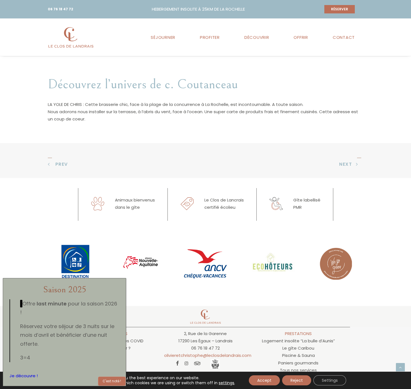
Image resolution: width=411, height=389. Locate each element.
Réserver (339, 9)
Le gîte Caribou (298, 348)
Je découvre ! (24, 376)
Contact (344, 37)
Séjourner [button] (163, 37)
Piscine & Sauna (298, 355)
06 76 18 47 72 (60, 9)
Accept (264, 380)
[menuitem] (165, 37)
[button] (177, 364)
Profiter (210, 37)
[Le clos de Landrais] (71, 37)
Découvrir (256, 37)
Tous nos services (298, 370)
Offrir (301, 37)
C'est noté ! (112, 381)
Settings (330, 380)
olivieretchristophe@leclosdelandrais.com (207, 355)
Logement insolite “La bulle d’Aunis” (298, 341)
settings (226, 382)
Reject (296, 380)
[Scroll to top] (400, 367)
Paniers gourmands (298, 363)
